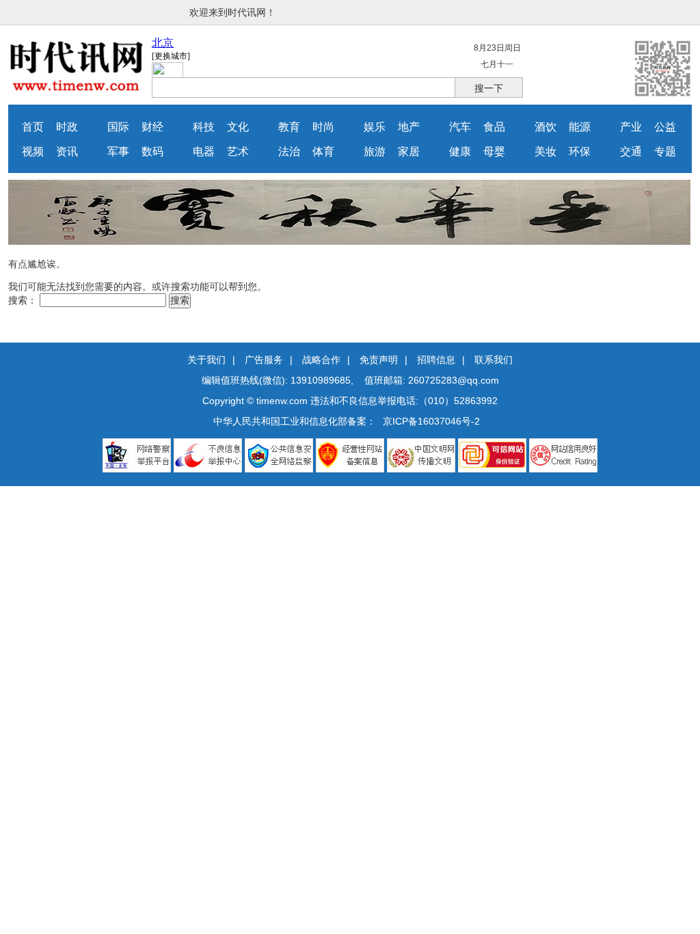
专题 (665, 151)
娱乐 (375, 127)
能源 (580, 127)
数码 (152, 151)
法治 (289, 151)
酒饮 (545, 127)
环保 (580, 151)
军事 (118, 151)
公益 (665, 127)
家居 (409, 151)
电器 (204, 151)
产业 (631, 127)
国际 (118, 127)
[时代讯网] (76, 88)
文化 (238, 127)
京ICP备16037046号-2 (431, 421)
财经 (152, 127)
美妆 (545, 151)
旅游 (375, 151)
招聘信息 (436, 359)
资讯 (67, 151)
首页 (33, 127)
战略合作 (321, 359)
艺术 (238, 151)
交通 (631, 151)
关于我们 (206, 359)
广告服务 (264, 359)
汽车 (460, 127)
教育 (289, 127)
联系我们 (493, 359)
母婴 (494, 151)
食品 (494, 127)
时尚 (323, 127)
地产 (409, 127)
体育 (323, 151)
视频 (33, 151)
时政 (67, 127)
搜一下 (488, 88)
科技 (204, 127)
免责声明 (379, 359)
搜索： (22, 300)
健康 (460, 151)
